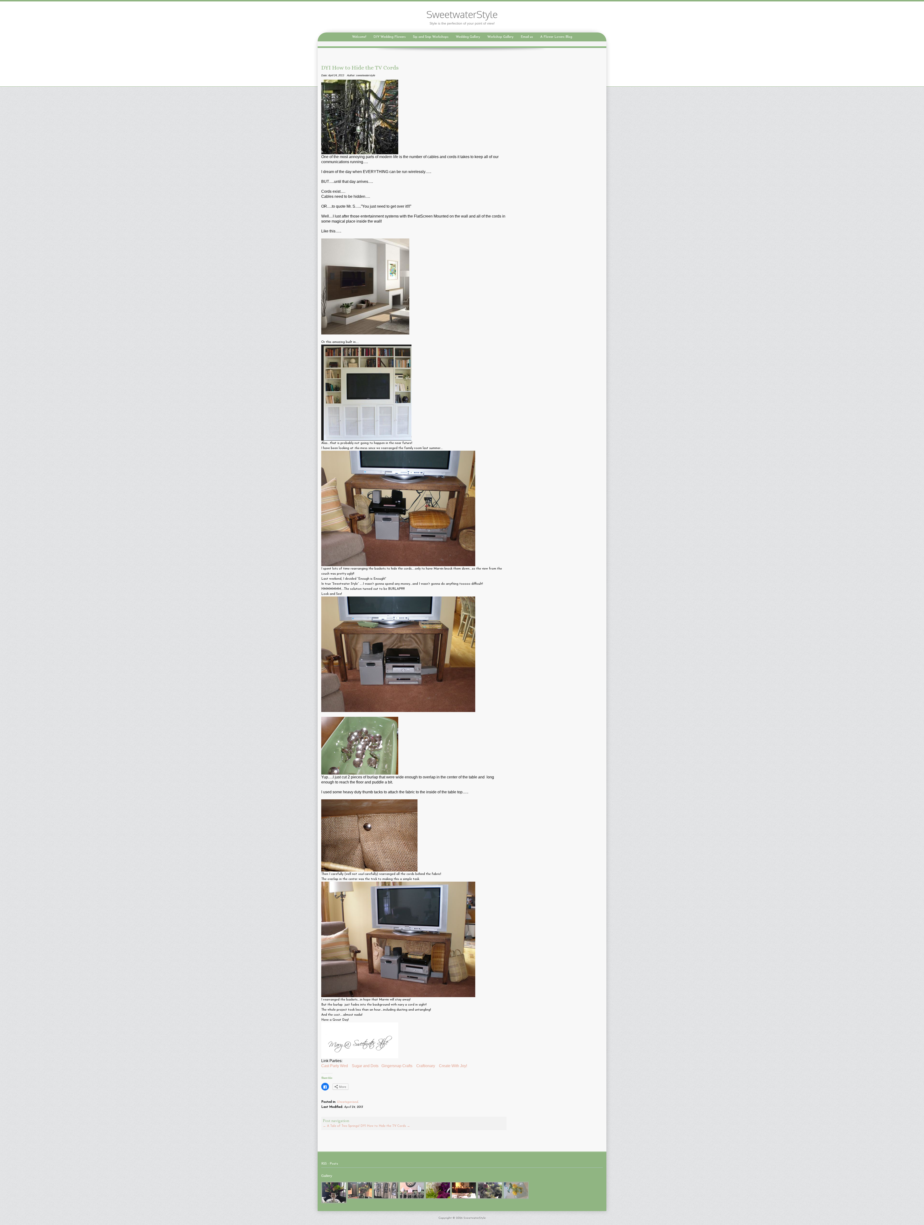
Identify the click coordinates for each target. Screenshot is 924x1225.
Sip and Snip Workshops (431, 37)
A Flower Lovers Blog (556, 37)
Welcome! (359, 37)
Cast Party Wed (334, 1066)
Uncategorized (347, 1101)
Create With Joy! (453, 1066)
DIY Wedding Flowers (389, 37)
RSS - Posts (329, 1163)
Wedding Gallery (468, 37)
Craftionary (425, 1066)
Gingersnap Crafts (396, 1066)
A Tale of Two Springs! (341, 1126)
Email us (527, 37)
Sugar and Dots (365, 1066)
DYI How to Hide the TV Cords (385, 1126)
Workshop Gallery (500, 37)
